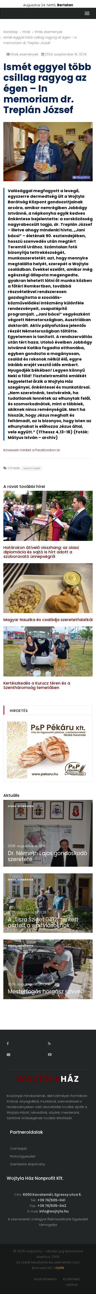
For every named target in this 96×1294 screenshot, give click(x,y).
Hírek (26, 32)
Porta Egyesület (22, 1156)
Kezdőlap (10, 32)
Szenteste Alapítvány (27, 1164)
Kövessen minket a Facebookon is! (31, 450)
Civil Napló (18, 1148)
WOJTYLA (48, 1079)
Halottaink (31, 468)
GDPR (59, 1267)
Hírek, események (49, 32)
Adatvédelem (45, 1279)
